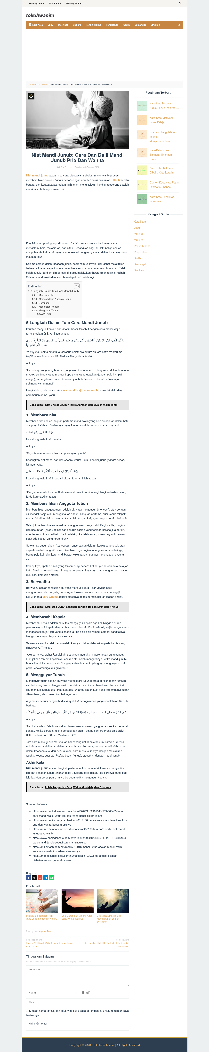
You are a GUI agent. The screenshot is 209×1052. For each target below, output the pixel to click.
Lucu (137, 227)
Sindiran (139, 270)
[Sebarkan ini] (28, 877)
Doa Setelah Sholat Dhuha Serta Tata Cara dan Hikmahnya (106, 943)
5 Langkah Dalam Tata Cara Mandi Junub (55, 291)
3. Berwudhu (42, 302)
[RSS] (180, 3)
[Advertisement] (104, 57)
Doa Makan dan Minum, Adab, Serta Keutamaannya (77, 917)
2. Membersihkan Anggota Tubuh (53, 299)
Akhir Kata (46, 313)
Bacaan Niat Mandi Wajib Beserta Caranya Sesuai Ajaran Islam (49, 943)
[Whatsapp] (51, 877)
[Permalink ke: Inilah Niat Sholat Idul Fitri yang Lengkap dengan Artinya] (42, 901)
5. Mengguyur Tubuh (47, 310)
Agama (42, 931)
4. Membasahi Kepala (47, 306)
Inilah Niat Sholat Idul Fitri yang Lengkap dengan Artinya (41, 917)
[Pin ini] (40, 877)
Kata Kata (140, 221)
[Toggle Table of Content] (75, 286)
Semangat (140, 264)
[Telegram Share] (45, 877)
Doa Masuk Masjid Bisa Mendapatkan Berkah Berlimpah (109, 918)
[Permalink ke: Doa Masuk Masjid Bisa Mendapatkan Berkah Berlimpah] (113, 901)
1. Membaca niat (45, 295)
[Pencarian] (179, 25)
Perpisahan (140, 252)
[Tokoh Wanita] (40, 15)
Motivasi (139, 233)
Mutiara (138, 240)
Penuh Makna (142, 246)
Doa (49, 931)
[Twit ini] (34, 877)
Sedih (137, 258)
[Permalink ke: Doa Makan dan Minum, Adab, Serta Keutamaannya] (78, 901)
